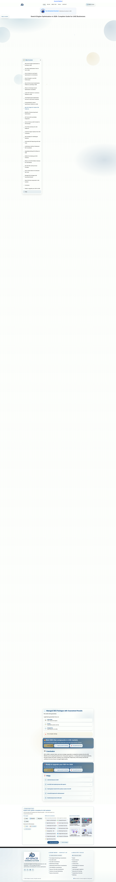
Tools (59, 4)
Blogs (48, 4)
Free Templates (33, 826)
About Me (54, 4)
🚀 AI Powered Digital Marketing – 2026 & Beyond (75, 825)
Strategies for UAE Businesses (62, 836)
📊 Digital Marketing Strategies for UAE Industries (85, 825)
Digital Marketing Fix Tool (50, 822)
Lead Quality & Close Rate (62, 825)
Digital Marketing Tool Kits (50, 838)
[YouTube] (30, 870)
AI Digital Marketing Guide (62, 833)
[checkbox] (56, 142)
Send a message (64, 842)
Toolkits (26, 826)
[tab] (48, 102)
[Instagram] (28, 870)
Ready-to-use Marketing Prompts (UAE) (50, 820)
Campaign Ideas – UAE (49, 830)
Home (44, 4)
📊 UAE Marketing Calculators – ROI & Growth (86, 835)
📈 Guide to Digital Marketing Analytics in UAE (75, 835)
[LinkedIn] (25, 870)
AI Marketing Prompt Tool (62, 830)
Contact (64, 4)
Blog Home (39, 818)
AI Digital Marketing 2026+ (50, 836)
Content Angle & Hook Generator (62, 822)
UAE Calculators (27, 829)
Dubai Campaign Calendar (50, 828)
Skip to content (5, 16)
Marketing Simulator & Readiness (62, 828)
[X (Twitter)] (33, 870)
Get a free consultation (53, 842)
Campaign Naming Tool (61, 820)
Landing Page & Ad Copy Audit (50, 825)
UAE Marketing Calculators (50, 833)
